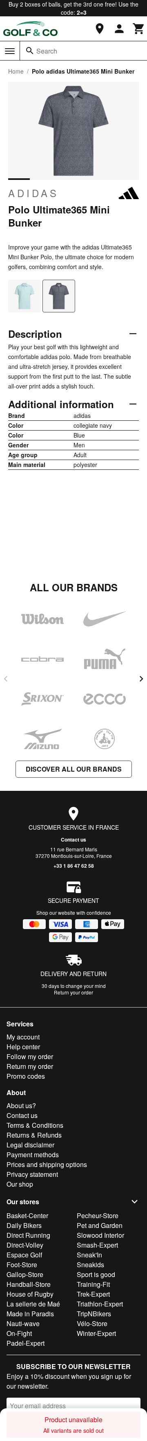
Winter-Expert (96, 1333)
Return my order (30, 1066)
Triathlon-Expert (100, 1304)
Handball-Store (29, 1284)
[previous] (5, 679)
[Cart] (138, 28)
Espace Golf (24, 1254)
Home (16, 71)
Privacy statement (32, 1174)
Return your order (73, 992)
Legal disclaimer (30, 1144)
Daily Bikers (24, 1225)
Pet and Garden (99, 1225)
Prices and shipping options (47, 1164)
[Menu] (10, 51)
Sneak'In (89, 1254)
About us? (21, 1105)
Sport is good (96, 1274)
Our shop (20, 1184)
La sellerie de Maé (33, 1304)
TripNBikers (94, 1313)
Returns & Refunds (34, 1135)
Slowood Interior (100, 1235)
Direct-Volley (25, 1245)
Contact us (73, 839)
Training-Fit (93, 1284)
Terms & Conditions (35, 1125)
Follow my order (30, 1056)
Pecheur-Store (97, 1215)
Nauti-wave (23, 1323)
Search (46, 51)
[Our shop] (99, 28)
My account (23, 1036)
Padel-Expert (26, 1343)
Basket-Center (27, 1215)
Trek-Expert (93, 1294)
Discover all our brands (74, 769)
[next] (141, 679)
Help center (23, 1046)
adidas (33, 193)
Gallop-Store (25, 1274)
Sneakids (90, 1264)
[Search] (30, 50)
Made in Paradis (30, 1313)
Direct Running (28, 1235)
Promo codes (26, 1076)
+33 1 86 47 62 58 (73, 865)
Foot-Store (22, 1264)
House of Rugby (30, 1294)
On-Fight (19, 1333)
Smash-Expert (97, 1245)
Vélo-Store (92, 1323)
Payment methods (33, 1154)
